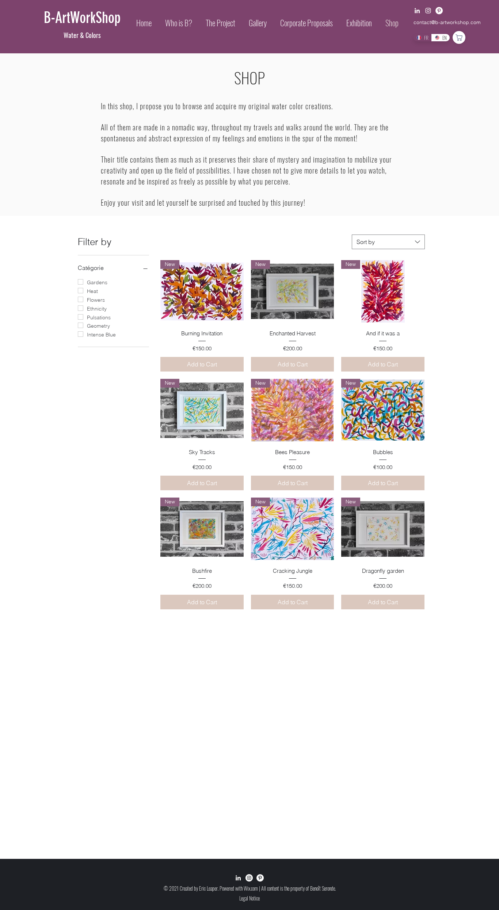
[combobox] (388, 242)
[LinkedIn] (417, 10)
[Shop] (459, 37)
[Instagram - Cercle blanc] (249, 878)
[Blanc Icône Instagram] (428, 10)
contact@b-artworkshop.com (447, 22)
